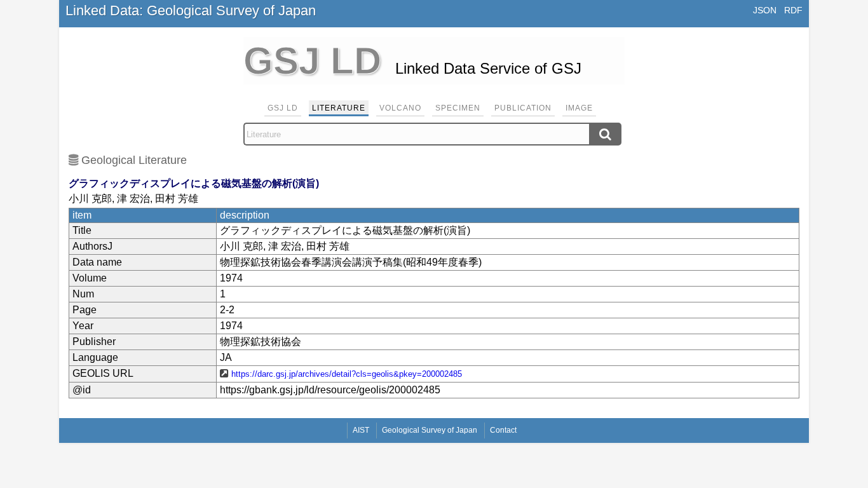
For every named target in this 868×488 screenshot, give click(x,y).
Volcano (400, 108)
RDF (793, 10)
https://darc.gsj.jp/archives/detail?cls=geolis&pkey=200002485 (346, 374)
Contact (503, 430)
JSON (764, 10)
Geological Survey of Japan (429, 430)
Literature (338, 108)
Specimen (457, 108)
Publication (523, 108)
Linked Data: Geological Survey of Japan (190, 10)
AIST (361, 430)
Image (579, 108)
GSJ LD (283, 108)
